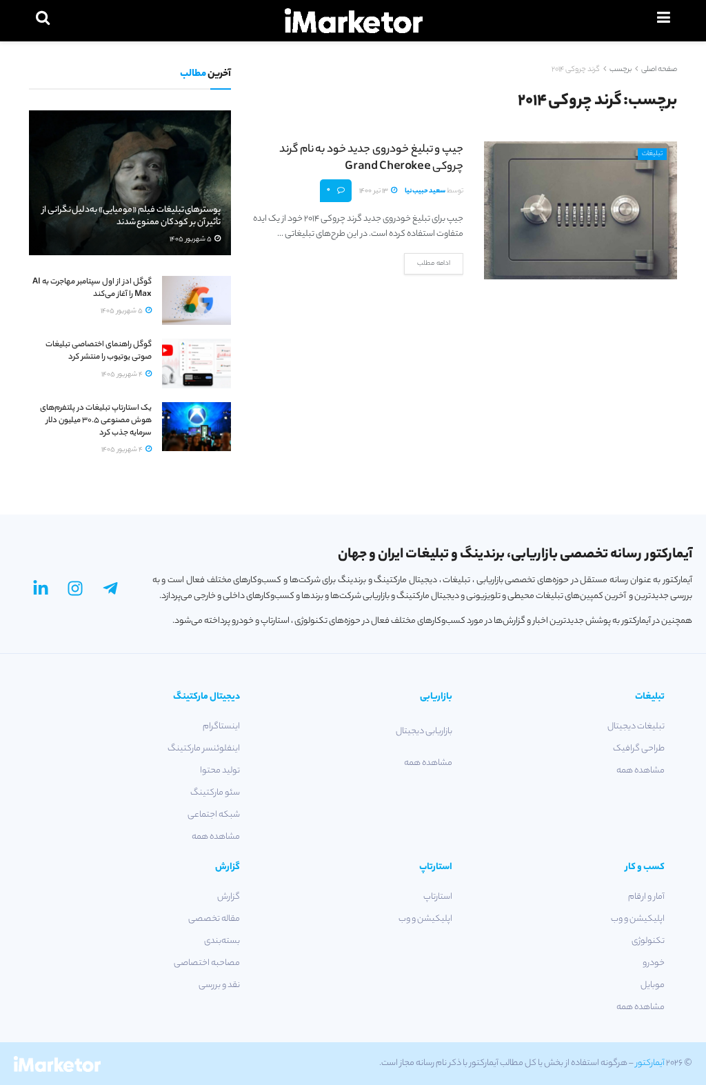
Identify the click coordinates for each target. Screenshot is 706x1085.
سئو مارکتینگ (215, 793)
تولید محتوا (220, 771)
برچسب (620, 69)
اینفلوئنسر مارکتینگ (204, 748)
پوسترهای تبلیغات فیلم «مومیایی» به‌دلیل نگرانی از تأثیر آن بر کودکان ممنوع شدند (131, 216)
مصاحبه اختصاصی (207, 963)
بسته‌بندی (222, 941)
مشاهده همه (640, 771)
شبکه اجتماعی (214, 815)
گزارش (228, 897)
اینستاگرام (221, 726)
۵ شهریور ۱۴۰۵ (191, 240)
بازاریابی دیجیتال (424, 731)
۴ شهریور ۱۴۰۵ (122, 375)
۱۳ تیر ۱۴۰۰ (374, 191)
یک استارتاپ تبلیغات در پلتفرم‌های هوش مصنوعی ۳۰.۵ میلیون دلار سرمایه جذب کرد (96, 420)
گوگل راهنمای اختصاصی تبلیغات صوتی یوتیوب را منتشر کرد (99, 351)
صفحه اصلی (659, 69)
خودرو (654, 963)
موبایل (653, 985)
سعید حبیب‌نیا (425, 191)
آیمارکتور (650, 1063)
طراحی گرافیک (639, 748)
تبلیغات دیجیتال (636, 726)
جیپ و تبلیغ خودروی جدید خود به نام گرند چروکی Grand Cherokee (371, 159)
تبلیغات (652, 154)
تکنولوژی (648, 941)
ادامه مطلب (433, 264)
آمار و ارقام (646, 897)
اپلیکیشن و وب (638, 919)
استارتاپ (437, 897)
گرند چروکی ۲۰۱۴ (576, 69)
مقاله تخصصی (214, 919)
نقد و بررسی (219, 985)
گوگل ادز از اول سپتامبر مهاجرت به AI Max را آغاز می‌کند (92, 288)
